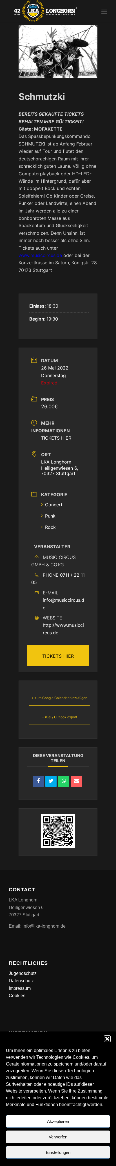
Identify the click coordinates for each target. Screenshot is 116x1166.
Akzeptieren (58, 1121)
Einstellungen (58, 1152)
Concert (54, 504)
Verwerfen (58, 1136)
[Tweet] (51, 781)
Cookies (17, 995)
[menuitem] (104, 11)
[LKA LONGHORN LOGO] (48, 11)
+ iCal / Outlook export (59, 717)
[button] (107, 1039)
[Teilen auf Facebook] (38, 781)
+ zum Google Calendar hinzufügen (59, 698)
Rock (50, 527)
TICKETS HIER (56, 438)
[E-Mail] (76, 781)
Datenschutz (21, 980)
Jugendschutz (23, 973)
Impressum (20, 988)
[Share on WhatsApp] (63, 781)
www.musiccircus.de (40, 255)
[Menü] (104, 11)
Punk (50, 516)
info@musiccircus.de (63, 603)
